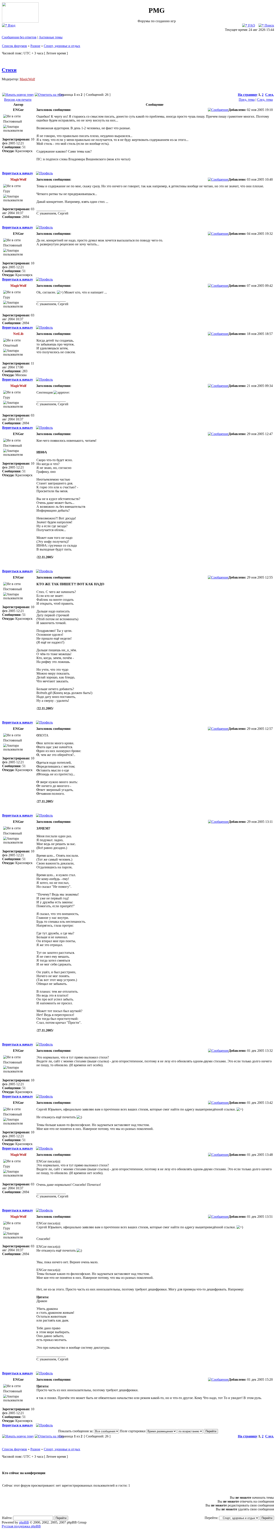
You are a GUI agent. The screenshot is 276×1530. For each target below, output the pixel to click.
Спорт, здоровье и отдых (62, 46)
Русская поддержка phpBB (21, 1526)
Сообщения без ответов (19, 37)
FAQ (251, 25)
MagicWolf (27, 79)
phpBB (24, 1522)
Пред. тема (247, 99)
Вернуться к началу (17, 173)
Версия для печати (17, 99)
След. (269, 94)
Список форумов (14, 46)
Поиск (269, 25)
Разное (35, 46)
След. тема (265, 99)
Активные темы (51, 37)
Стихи (9, 70)
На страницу (247, 94)
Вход (11, 25)
